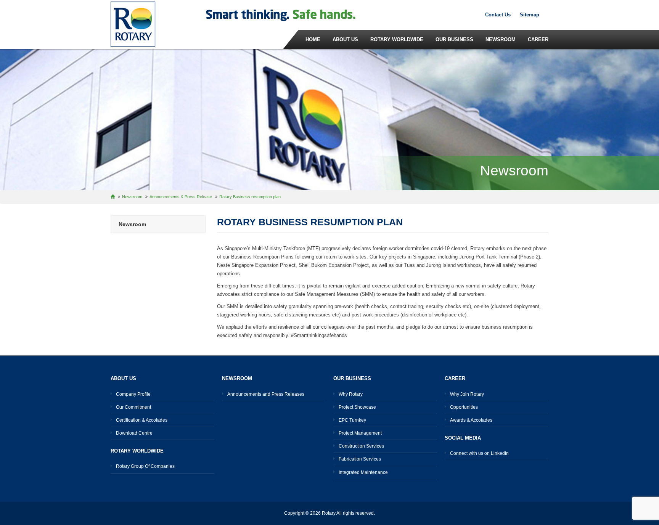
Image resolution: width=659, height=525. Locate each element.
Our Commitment (133, 407)
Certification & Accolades (141, 420)
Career (538, 39)
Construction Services (361, 446)
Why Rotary (351, 394)
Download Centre (134, 433)
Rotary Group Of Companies (145, 466)
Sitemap (529, 15)
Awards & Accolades (471, 420)
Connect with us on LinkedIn (479, 453)
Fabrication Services (360, 459)
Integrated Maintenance (363, 472)
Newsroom (500, 39)
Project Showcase (357, 407)
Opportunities (464, 407)
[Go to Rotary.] (116, 196)
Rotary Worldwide (396, 39)
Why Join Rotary (467, 394)
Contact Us (498, 15)
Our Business (454, 39)
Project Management (360, 433)
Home (312, 39)
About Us (345, 39)
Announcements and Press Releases (265, 394)
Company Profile (133, 394)
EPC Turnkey (352, 420)
